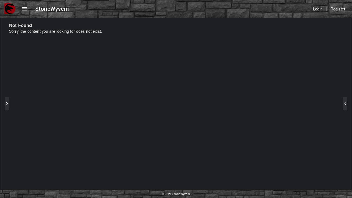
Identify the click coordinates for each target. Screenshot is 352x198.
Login (318, 9)
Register (338, 9)
